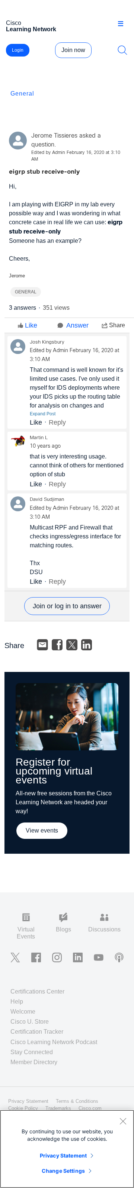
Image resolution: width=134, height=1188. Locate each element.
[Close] (123, 1121)
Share (117, 325)
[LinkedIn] (86, 644)
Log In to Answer (67, 606)
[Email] (42, 644)
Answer (77, 325)
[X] (71, 644)
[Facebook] (57, 644)
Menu (123, 24)
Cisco (31, 26)
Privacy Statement (63, 1155)
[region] (67, 1149)
